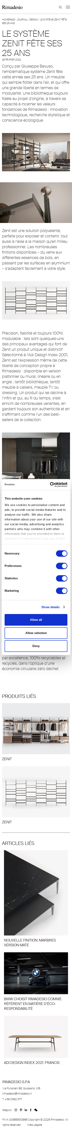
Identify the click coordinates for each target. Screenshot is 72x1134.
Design (33, 19)
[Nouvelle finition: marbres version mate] (36, 899)
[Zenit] (36, 732)
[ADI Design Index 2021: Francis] (36, 1040)
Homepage (8, 19)
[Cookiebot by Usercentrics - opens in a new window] (50, 484)
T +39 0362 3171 (12, 1099)
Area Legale (34, 1125)
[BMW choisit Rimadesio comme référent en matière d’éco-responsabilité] (36, 981)
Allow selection (36, 633)
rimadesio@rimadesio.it (17, 1093)
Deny (36, 646)
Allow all (36, 619)
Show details (50, 607)
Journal (22, 19)
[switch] (61, 566)
